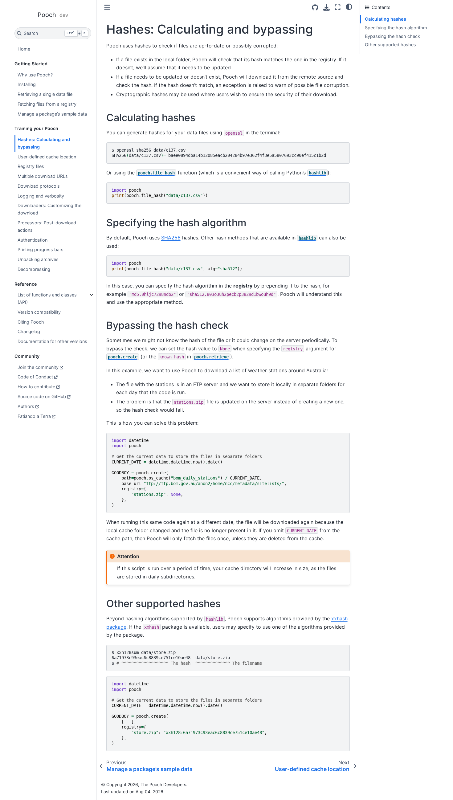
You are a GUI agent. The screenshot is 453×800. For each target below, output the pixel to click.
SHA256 (171, 238)
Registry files (31, 166)
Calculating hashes (385, 19)
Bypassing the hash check (392, 36)
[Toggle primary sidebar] (107, 7)
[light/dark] (349, 6)
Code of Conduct (35, 376)
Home (24, 48)
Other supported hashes (390, 44)
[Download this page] (326, 7)
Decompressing (34, 269)
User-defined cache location (47, 156)
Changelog (29, 331)
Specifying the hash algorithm (396, 27)
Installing (27, 84)
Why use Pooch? (35, 74)
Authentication (32, 240)
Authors (26, 406)
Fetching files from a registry (47, 104)
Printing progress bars (40, 249)
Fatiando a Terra (34, 416)
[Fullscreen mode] (337, 7)
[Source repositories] (315, 7)
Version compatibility (39, 312)
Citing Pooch (31, 321)
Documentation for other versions (52, 341)
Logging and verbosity (41, 195)
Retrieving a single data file (45, 94)
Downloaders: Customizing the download (49, 209)
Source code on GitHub (42, 396)
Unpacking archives (38, 259)
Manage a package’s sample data (52, 113)
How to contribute (36, 386)
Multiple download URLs (43, 176)
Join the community (38, 367)
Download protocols (39, 186)
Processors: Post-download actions (47, 226)
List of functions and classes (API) (47, 298)
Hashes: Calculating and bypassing (44, 143)
